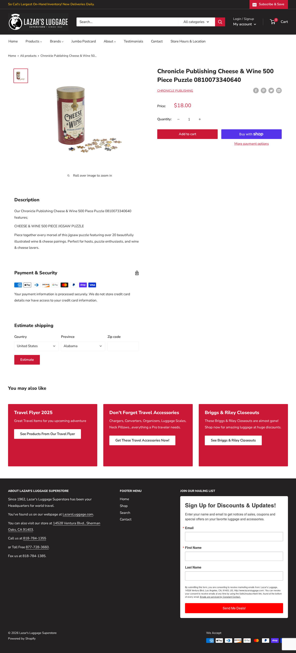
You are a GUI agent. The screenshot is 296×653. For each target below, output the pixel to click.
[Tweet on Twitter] (271, 90)
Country (20, 336)
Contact (125, 519)
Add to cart (187, 134)
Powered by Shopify (22, 639)
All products (28, 56)
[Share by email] (279, 90)
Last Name (193, 567)
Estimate (27, 359)
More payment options (251, 143)
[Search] (220, 21)
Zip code (114, 336)
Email (189, 528)
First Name (193, 547)
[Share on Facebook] (256, 90)
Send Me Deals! (234, 608)
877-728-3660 (37, 547)
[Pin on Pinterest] (263, 90)
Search (125, 512)
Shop (124, 506)
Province (68, 336)
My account (243, 24)
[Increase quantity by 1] (200, 119)
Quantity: (164, 119)
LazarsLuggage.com (78, 514)
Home (12, 56)
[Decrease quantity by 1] (178, 119)
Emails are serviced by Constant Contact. (220, 596)
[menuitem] (13, 41)
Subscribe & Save (271, 4)
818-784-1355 (34, 538)
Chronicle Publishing (175, 91)
